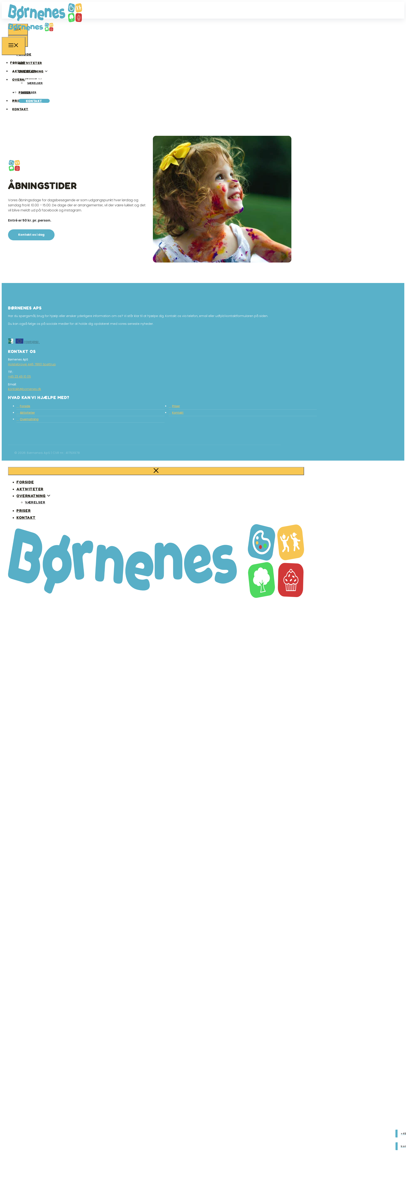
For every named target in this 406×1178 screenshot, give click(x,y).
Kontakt (34, 101)
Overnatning (29, 419)
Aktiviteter (30, 63)
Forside (17, 63)
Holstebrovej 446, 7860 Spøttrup (32, 364)
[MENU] (13, 46)
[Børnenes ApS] (30, 34)
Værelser (35, 83)
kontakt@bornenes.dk (24, 389)
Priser (18, 101)
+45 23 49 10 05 (19, 376)
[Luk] (156, 471)
